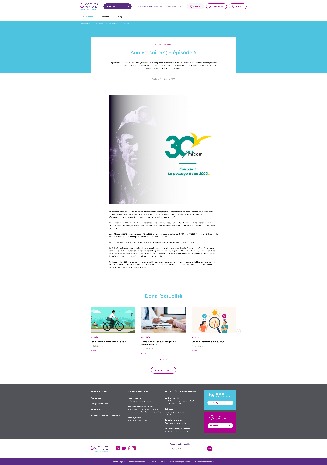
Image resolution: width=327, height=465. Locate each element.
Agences (197, 6)
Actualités (99, 24)
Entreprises (96, 409)
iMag (120, 16)
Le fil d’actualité (180, 400)
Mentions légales (119, 462)
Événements (105, 16)
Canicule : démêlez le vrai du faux (208, 341)
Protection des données (137, 462)
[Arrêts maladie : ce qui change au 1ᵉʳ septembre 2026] (163, 320)
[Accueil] (89, 6)
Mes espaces (217, 6)
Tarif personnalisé (220, 403)
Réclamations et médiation (204, 462)
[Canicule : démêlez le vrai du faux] (214, 320)
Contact (239, 6)
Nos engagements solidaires (150, 6)
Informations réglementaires (180, 462)
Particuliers (96, 398)
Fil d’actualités (86, 16)
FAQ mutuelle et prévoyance (181, 430)
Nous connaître (140, 399)
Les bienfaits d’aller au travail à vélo (108, 341)
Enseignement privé (99, 404)
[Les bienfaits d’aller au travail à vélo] (113, 320)
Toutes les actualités (163, 370)
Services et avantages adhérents (105, 415)
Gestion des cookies (158, 462)
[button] (160, 359)
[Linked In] (134, 448)
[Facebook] (129, 448)
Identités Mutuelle (86, 24)
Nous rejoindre (174, 6)
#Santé (93, 351)
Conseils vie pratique (176, 421)
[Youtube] (124, 448)
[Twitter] (118, 448)
